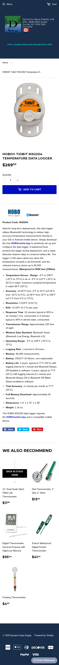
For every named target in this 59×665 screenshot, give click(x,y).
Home (5, 62)
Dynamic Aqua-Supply (20, 635)
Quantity (6, 174)
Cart (54, 4)
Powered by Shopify (44, 635)
